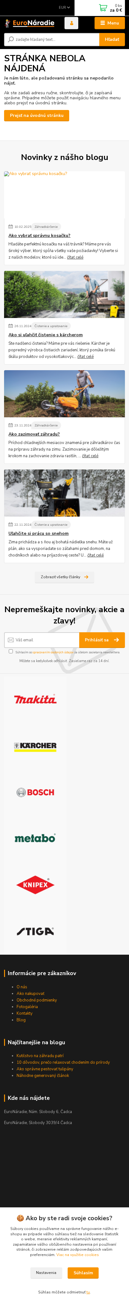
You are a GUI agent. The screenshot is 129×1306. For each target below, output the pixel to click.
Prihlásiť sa (97, 640)
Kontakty (25, 1013)
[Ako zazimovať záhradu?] (64, 393)
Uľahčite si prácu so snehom (38, 533)
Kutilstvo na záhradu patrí (40, 1056)
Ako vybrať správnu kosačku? (39, 235)
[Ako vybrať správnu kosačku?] (64, 194)
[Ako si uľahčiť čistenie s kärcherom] (64, 294)
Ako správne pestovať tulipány (45, 1069)
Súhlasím (83, 1273)
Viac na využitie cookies (77, 1254)
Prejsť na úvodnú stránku (37, 115)
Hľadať (112, 39)
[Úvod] (29, 23)
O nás (22, 987)
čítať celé (75, 257)
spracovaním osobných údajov (53, 652)
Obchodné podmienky (37, 1000)
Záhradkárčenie (46, 226)
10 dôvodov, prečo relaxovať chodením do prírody (63, 1062)
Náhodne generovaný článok (43, 1075)
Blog (21, 1020)
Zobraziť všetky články (60, 576)
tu (88, 1292)
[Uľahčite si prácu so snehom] (64, 493)
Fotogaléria (27, 1007)
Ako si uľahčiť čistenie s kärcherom (45, 334)
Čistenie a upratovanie (50, 326)
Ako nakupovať (30, 993)
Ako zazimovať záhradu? (34, 434)
